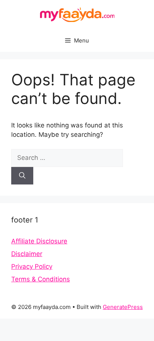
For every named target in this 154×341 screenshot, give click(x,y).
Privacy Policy (31, 266)
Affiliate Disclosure (39, 241)
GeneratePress (123, 306)
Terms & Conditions (40, 279)
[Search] (22, 176)
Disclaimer (26, 254)
